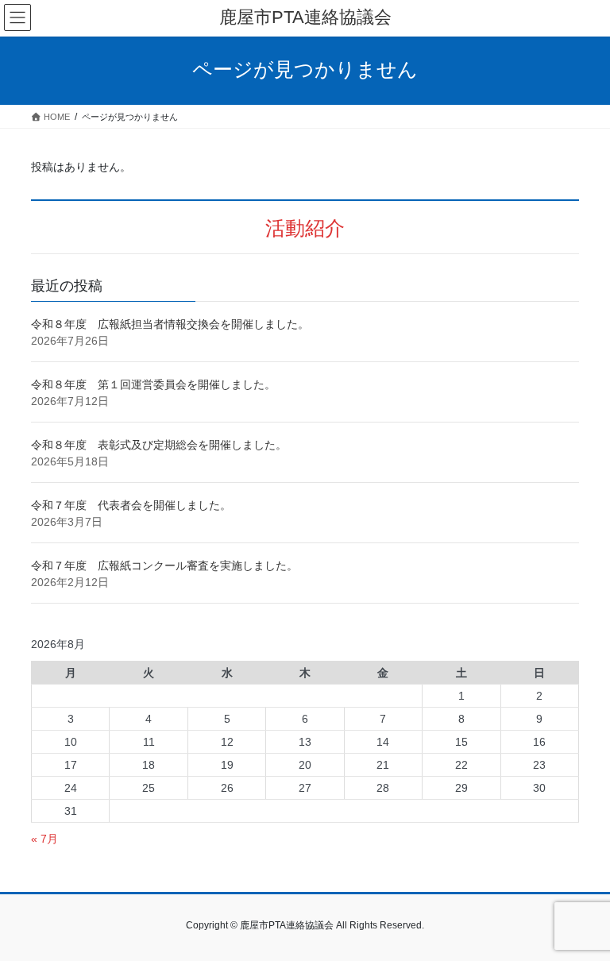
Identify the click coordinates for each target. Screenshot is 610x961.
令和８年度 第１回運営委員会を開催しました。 (153, 384)
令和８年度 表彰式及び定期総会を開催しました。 (159, 444)
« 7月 (44, 838)
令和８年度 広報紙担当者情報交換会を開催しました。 (170, 324)
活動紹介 (305, 228)
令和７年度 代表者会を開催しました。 (131, 505)
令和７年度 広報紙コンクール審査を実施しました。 (164, 565)
